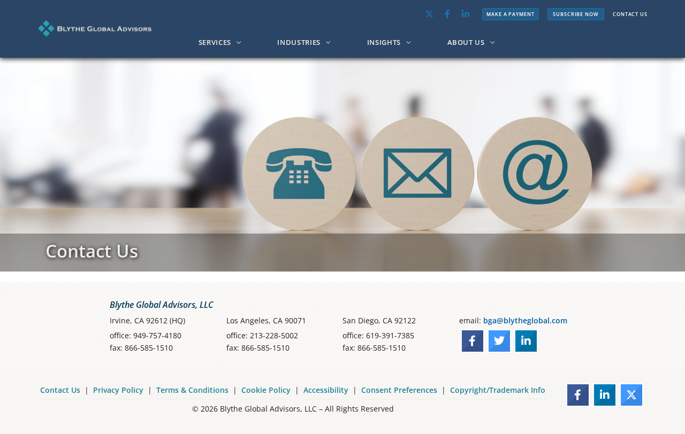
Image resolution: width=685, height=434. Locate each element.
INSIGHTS (384, 42)
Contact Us (60, 390)
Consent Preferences (399, 390)
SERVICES (215, 42)
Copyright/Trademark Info (497, 390)
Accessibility (325, 390)
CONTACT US (630, 14)
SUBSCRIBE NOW (576, 14)
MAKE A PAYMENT (510, 14)
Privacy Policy (118, 390)
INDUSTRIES (299, 42)
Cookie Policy (266, 390)
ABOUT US (466, 42)
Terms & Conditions (192, 390)
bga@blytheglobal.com (525, 320)
